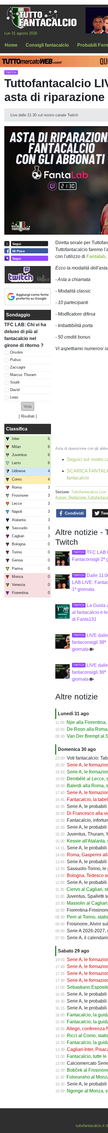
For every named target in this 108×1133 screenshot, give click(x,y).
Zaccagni (17, 367)
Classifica (16, 428)
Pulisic (15, 360)
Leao (14, 397)
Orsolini (16, 352)
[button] (27, 406)
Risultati (28, 416)
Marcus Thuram (23, 375)
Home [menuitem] (11, 45)
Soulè (15, 382)
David (15, 390)
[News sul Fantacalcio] (41, 18)
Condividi (74, 513)
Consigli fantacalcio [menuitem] (47, 45)
